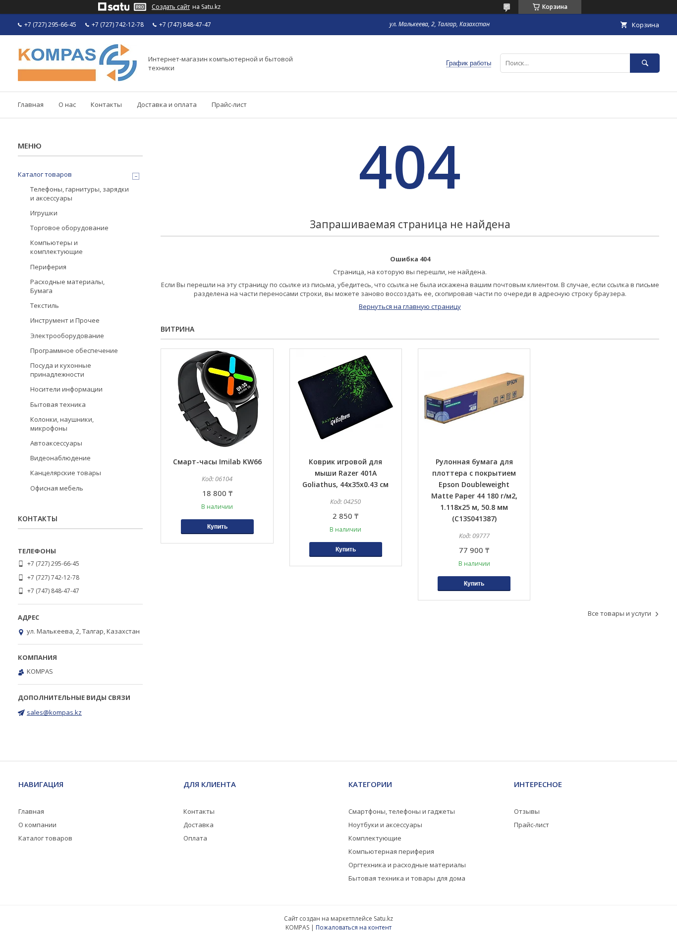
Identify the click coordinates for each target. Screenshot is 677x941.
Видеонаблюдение (60, 457)
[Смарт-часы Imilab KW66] (217, 398)
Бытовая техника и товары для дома (406, 878)
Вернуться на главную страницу (410, 306)
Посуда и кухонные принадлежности (60, 370)
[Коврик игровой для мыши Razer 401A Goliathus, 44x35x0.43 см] (345, 398)
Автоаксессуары (56, 443)
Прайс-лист (229, 104)
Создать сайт (171, 6)
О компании (37, 824)
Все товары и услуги (619, 613)
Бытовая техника (58, 404)
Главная (31, 104)
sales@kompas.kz (54, 712)
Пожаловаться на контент (354, 927)
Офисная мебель (56, 488)
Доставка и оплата (167, 104)
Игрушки (43, 212)
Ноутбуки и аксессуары (385, 824)
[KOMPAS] (77, 78)
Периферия (48, 266)
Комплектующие (374, 838)
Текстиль (44, 305)
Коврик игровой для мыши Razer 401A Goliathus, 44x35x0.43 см (345, 473)
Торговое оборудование (69, 227)
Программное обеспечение (74, 350)
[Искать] (645, 63)
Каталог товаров (45, 174)
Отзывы (527, 811)
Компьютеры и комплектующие (56, 247)
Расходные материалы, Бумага (67, 286)
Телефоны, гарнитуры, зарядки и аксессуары (79, 193)
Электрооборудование (67, 335)
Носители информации (66, 389)
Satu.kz (383, 918)
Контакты (106, 104)
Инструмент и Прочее (65, 320)
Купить (217, 526)
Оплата (195, 838)
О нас (67, 104)
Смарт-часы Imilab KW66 (217, 461)
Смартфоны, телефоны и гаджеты (401, 811)
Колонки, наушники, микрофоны (62, 424)
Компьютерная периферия (391, 851)
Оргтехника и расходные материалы (407, 864)
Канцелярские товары (65, 472)
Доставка (198, 824)
